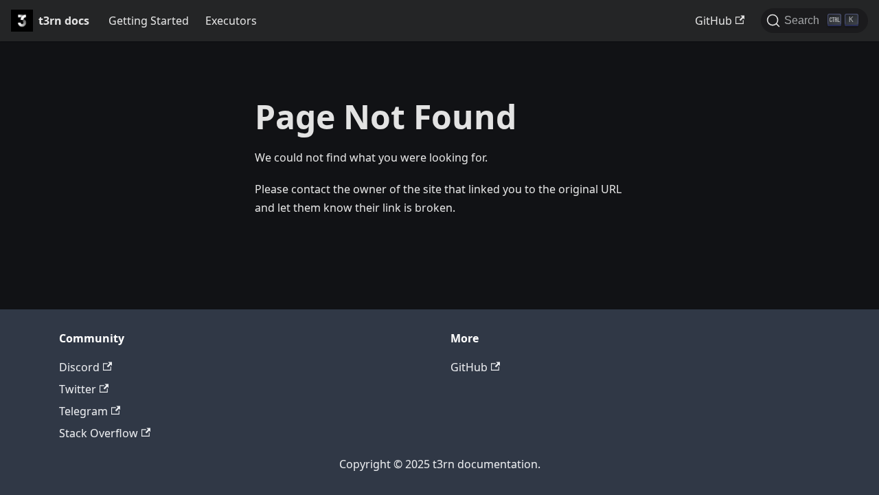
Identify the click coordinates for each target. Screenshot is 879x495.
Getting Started (149, 20)
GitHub (713, 20)
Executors (231, 20)
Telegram (83, 411)
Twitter (77, 389)
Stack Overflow (98, 433)
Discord (79, 367)
